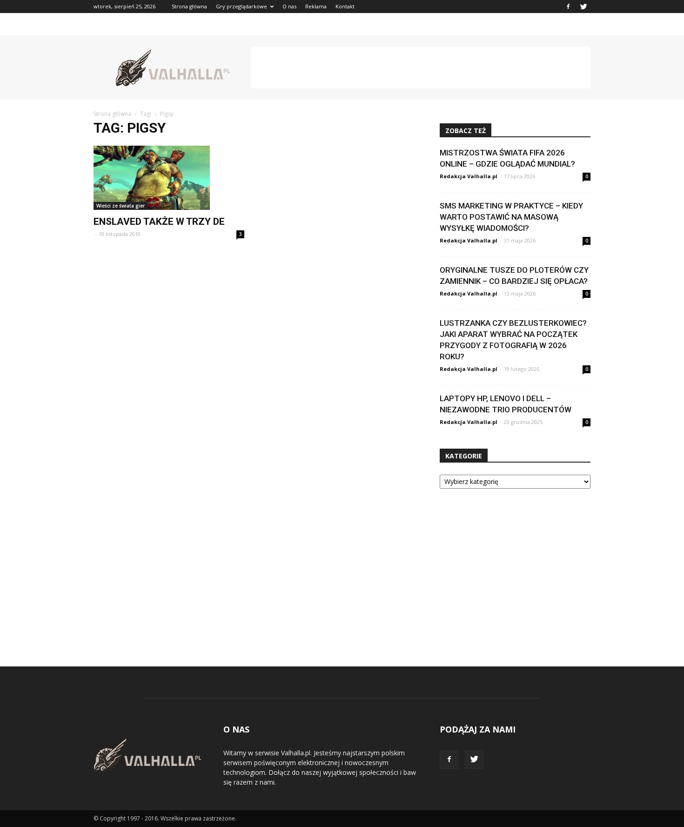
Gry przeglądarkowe (241, 6)
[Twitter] (583, 6)
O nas (289, 6)
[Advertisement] (421, 67)
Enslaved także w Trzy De (159, 221)
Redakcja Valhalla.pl (468, 176)
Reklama (316, 6)
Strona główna (189, 6)
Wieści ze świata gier (120, 205)
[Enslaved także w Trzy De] (169, 178)
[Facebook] (568, 6)
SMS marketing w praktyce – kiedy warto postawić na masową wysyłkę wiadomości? (511, 217)
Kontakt (345, 6)
